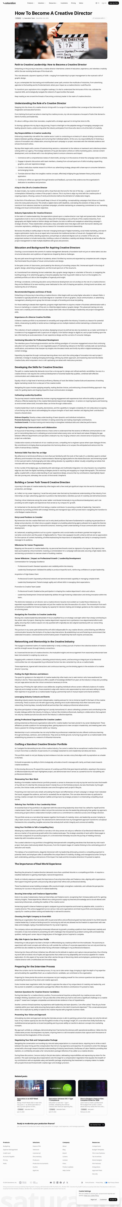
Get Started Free (95, 1125)
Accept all (113, 1199)
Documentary (37, 1156)
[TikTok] (64, 1183)
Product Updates (68, 1167)
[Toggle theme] (82, 1182)
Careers (65, 1156)
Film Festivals (96, 1163)
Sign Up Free (113, 3)
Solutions (41, 3)
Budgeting (6, 1146)
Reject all (94, 1199)
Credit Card (7, 1153)
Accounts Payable (8, 1156)
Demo (81, 3)
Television (36, 1150)
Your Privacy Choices (113, 1182)
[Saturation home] (9, 3)
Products (30, 3)
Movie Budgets (97, 1160)
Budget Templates (98, 1150)
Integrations (96, 1167)
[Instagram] (54, 1183)
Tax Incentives (96, 1156)
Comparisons (96, 1146)
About (64, 1146)
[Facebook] (61, 1183)
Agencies (36, 1170)
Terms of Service (89, 1182)
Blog (64, 1150)
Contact (65, 1160)
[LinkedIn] (57, 1183)
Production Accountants (40, 1163)
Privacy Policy (99, 1182)
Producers (36, 1160)
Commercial (37, 1153)
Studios (35, 1167)
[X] (67, 1183)
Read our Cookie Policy (91, 1195)
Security (95, 1174)
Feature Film (37, 1146)
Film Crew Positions (98, 1153)
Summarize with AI (99, 18)
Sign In (104, 3)
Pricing (73, 3)
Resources (52, 3)
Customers (64, 3)
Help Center (66, 1170)
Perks (5, 1163)
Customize (103, 1199)
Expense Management (10, 1150)
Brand (65, 1153)
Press (64, 1163)
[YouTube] (51, 1183)
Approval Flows (97, 1170)
